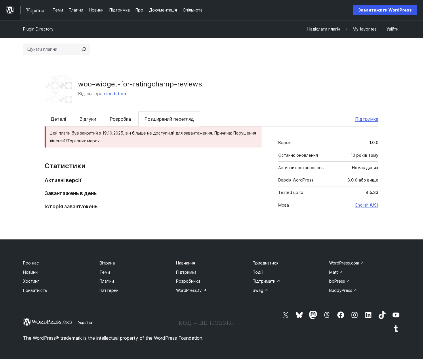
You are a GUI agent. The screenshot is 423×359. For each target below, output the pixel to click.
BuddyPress (343, 290)
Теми (105, 272)
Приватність (35, 290)
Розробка (120, 119)
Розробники (188, 281)
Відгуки (87, 119)
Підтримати (266, 281)
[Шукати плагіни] (84, 49)
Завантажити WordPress (385, 9)
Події (258, 272)
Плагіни (107, 281)
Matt (336, 272)
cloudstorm (115, 94)
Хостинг (31, 281)
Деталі (58, 119)
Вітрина (107, 262)
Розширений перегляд (169, 119)
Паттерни (109, 290)
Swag (260, 290)
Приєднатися (266, 262)
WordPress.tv (191, 290)
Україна (85, 322)
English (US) (366, 205)
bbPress (339, 281)
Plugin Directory (38, 29)
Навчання (185, 262)
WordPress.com (346, 262)
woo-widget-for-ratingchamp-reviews (140, 84)
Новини (30, 272)
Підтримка (366, 119)
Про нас (31, 262)
